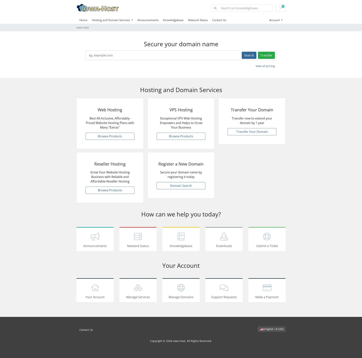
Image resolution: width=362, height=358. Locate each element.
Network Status (198, 20)
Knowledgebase (173, 20)
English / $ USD (274, 329)
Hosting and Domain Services (111, 20)
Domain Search (181, 186)
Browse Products (110, 136)
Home (83, 20)
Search (249, 55)
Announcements (148, 20)
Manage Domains (181, 297)
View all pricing (265, 66)
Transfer (266, 55)
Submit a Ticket (267, 246)
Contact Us (219, 20)
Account (274, 20)
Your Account (95, 297)
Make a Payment (267, 297)
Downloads (224, 246)
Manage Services (138, 297)
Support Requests (224, 297)
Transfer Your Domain (252, 132)
